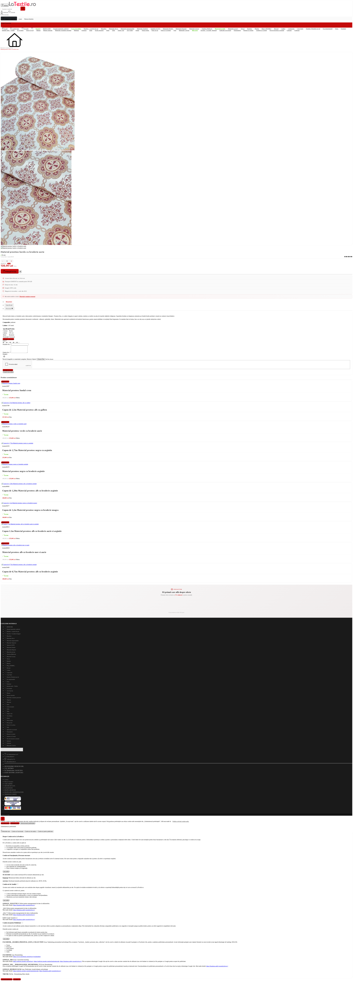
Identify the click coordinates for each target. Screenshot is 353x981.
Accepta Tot (17, 979)
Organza (84, 30)
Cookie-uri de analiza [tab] (30, 831)
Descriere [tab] (9, 302)
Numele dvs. (7, 344)
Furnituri (343, 29)
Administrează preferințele (27, 823)
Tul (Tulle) (130, 30)
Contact (6, 779)
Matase (38, 30)
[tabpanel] (176, 320)
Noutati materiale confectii (13, 629)
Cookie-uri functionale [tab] (17, 831)
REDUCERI (9, 627)
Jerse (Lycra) (30, 30)
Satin (90, 30)
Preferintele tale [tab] (5, 831)
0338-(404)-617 (10, 756)
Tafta (113, 30)
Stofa (107, 30)
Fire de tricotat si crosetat (277, 30)
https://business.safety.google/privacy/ (24, 905)
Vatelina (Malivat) (11, 654)
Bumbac (8, 661)
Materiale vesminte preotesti (63, 30)
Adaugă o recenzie (8, 339)
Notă (5, 341)
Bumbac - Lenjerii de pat (12, 631)
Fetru (336, 29)
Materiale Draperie (11, 649)
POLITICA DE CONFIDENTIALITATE (14, 792)
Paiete (137, 30)
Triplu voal (121, 30)
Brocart (8, 668)
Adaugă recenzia (7, 370)
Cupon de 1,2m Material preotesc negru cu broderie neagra (30, 510)
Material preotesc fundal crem (16, 390)
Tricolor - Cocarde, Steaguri (208, 30)
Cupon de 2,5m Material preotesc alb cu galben (24, 410)
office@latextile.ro (11, 761)
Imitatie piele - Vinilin (8, 30)
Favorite (25, 29)
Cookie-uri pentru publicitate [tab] (45, 831)
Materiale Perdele (10, 647)
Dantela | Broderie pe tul (313, 29)
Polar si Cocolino (166, 30)
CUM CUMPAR (8, 783)
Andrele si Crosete (261, 30)
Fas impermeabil (327, 29)
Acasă (20, 19)
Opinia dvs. (6, 352)
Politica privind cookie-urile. (181, 821)
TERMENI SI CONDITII (10, 794)
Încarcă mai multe (8, 372)
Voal (174, 30)
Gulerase (296, 30)
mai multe (6, 871)
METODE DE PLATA (9, 786)
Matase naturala (47, 30)
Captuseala (9, 672)
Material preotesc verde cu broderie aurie (22, 431)
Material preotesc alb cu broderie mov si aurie (24, 552)
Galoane (289, 30)
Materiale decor (10, 638)
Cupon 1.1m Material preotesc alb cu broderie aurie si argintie (32, 531)
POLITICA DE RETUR (10, 790)
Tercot (242, 29)
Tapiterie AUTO (10, 645)
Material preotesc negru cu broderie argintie (23, 471)
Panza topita (145, 30)
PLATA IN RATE (8, 788)
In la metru (20, 30)
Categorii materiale (10, 19)
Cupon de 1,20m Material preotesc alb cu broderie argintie (30, 490)
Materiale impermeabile (12, 640)
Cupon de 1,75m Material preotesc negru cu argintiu (27, 450)
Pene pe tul (155, 30)
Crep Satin (9, 674)
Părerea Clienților (28, 19)
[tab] (9, 309)
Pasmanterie (237, 30)
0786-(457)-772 (11, 759)
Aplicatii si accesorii (225, 30)
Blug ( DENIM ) (10, 665)
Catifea (8, 670)
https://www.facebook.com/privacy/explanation (27, 956)
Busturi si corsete (248, 30)
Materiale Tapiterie (11, 643)
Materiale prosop (194, 29)
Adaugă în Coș (10, 271)
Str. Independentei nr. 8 (12, 754)
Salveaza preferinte (6, 979)
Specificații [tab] (9, 305)
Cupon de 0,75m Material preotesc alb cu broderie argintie (30, 571)
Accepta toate (5, 823)
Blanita (8, 663)
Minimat (76, 30)
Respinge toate (15, 823)
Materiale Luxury (10, 656)
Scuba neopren (99, 30)
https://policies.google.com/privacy (23, 961)
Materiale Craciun (184, 30)
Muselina (8, 636)
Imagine (5, 354)
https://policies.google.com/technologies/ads (46, 961)
